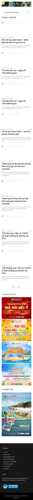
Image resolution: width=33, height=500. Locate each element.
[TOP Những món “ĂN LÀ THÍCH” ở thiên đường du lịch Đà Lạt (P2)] (16, 256)
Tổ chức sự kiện (8, 464)
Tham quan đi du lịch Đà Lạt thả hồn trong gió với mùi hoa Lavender (16, 166)
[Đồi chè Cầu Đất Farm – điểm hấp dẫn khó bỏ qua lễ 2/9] (16, 28)
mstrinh (3, 37)
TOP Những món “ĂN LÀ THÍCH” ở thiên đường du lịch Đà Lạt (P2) (16, 270)
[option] (17, 12)
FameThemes (16, 497)
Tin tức (6, 452)
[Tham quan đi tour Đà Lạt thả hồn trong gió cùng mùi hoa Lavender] (16, 187)
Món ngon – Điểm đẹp (10, 461)
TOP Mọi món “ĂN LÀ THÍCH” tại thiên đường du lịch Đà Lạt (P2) (15, 236)
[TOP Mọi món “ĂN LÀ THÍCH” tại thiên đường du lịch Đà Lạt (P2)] (16, 221)
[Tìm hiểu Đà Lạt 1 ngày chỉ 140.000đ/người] (16, 58)
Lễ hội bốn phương (9, 459)
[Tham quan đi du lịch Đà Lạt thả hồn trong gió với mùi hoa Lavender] (16, 152)
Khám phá (6, 454)
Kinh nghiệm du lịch (9, 457)
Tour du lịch (7, 466)
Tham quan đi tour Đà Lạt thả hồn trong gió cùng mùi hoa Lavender (15, 201)
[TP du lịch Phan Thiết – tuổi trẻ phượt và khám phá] (16, 120)
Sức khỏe (6, 468)
